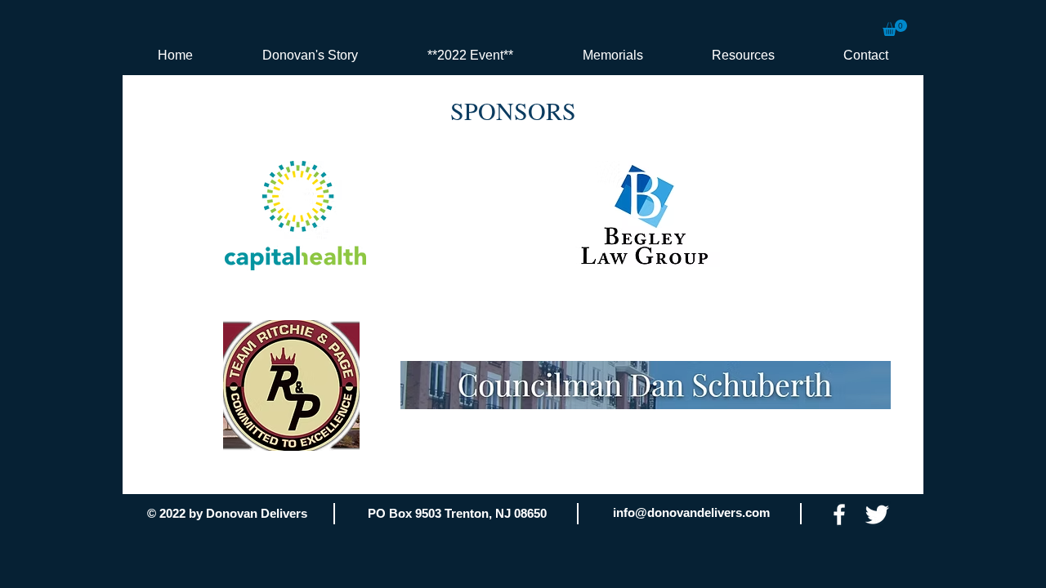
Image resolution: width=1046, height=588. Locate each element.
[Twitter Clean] (877, 514)
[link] (895, 28)
